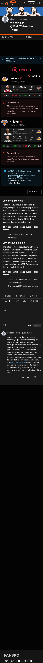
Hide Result (34, 192)
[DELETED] (10, 333)
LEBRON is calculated (19, 180)
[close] (40, 58)
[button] (8, 296)
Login (31, 3)
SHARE (30, 37)
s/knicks (16, 19)
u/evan (24, 19)
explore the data (14, 183)
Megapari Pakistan (18, 362)
